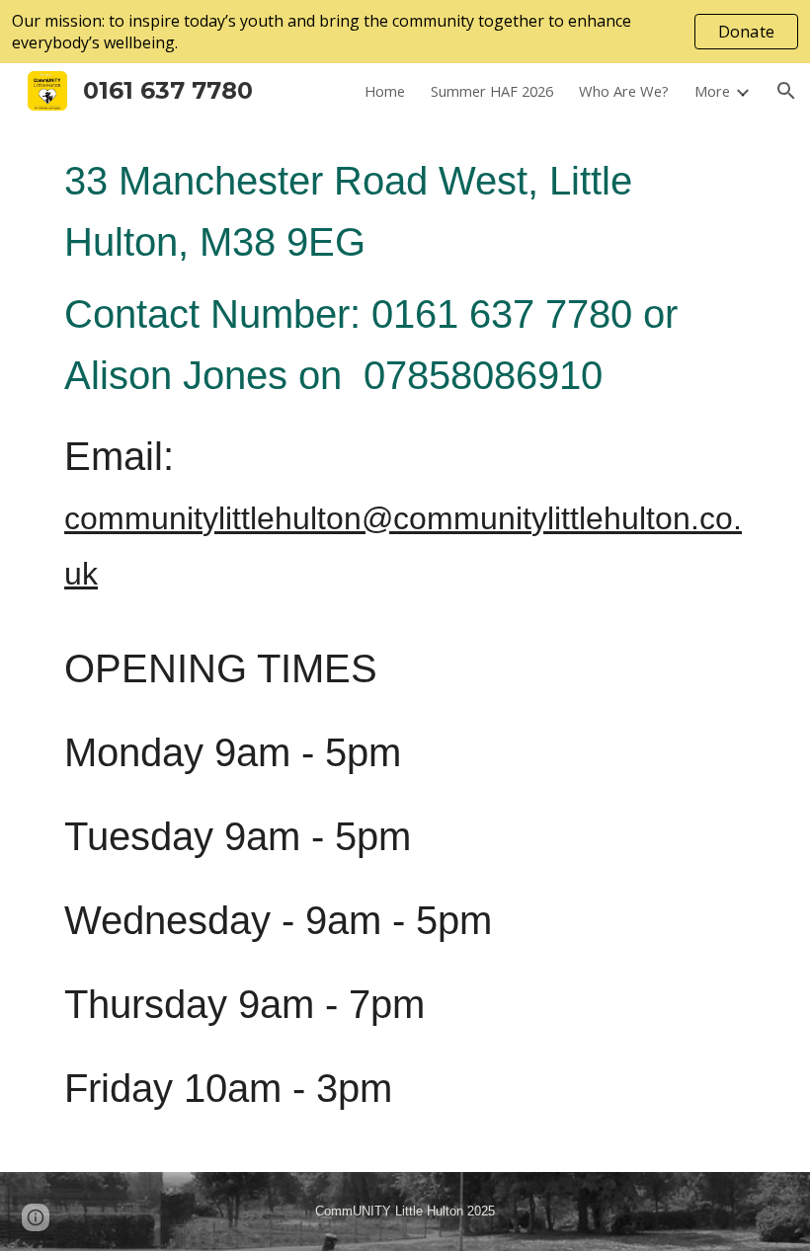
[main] (405, 645)
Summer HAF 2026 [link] (492, 91)
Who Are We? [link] (624, 91)
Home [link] (384, 91)
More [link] (712, 91)
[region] (405, 31)
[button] (786, 91)
